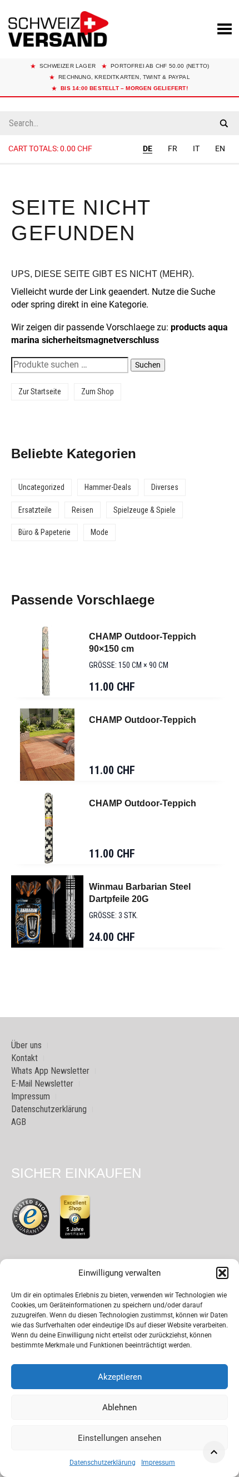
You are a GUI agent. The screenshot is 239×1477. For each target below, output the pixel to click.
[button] (222, 1272)
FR (172, 148)
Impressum (158, 1462)
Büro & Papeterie (44, 532)
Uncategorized (41, 487)
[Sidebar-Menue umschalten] (119, 164)
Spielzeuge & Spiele (144, 509)
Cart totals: (50, 148)
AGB (18, 1122)
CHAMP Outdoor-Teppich (142, 720)
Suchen (148, 364)
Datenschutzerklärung (102, 1462)
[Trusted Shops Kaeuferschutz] (30, 1216)
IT (196, 148)
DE (147, 148)
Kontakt (24, 1058)
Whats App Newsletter (50, 1070)
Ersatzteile (35, 509)
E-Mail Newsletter (42, 1083)
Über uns (26, 1045)
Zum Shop (97, 391)
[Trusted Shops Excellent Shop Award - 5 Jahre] (75, 1217)
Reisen (82, 509)
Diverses (164, 487)
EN (220, 148)
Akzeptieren (120, 1377)
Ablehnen (119, 1407)
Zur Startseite (39, 391)
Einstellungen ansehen (119, 1438)
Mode (99, 532)
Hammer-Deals (107, 487)
